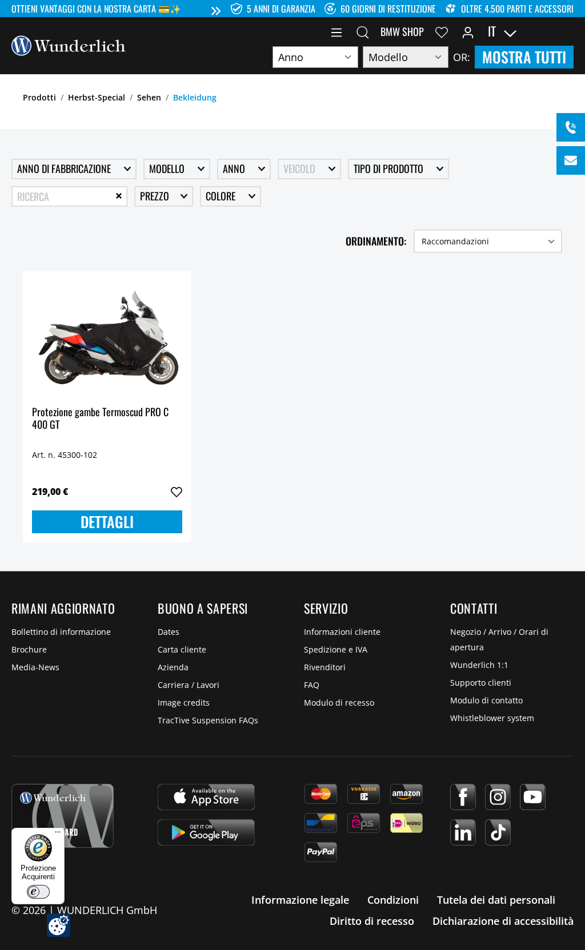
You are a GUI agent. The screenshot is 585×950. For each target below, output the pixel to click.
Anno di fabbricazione (65, 168)
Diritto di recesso (372, 921)
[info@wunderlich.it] (570, 160)
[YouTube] (533, 797)
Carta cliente (182, 649)
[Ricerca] (363, 31)
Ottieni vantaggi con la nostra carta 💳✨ (96, 8)
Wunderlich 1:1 (479, 664)
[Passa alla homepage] (68, 44)
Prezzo (155, 195)
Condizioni (393, 900)
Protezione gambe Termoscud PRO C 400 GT (100, 419)
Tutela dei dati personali (496, 900)
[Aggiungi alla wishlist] (176, 492)
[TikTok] (498, 832)
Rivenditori (325, 667)
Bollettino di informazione (61, 631)
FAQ (311, 684)
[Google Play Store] (206, 832)
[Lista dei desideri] (441, 31)
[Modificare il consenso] (58, 925)
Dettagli (107, 521)
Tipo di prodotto (390, 168)
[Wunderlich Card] (62, 816)
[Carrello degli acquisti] (567, 31)
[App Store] (206, 797)
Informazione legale (300, 900)
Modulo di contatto (486, 700)
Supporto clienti (480, 682)
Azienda (173, 667)
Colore (222, 195)
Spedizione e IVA (335, 649)
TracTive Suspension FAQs (208, 720)
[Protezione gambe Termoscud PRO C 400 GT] (107, 337)
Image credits (184, 702)
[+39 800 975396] (570, 127)
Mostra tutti (524, 57)
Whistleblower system (492, 717)
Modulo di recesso (339, 702)
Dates (168, 631)
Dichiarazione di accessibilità (503, 921)
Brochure (29, 649)
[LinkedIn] (463, 832)
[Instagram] (498, 797)
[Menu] (336, 31)
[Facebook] (463, 797)
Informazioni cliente (342, 631)
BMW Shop (402, 31)
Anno (235, 168)
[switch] (38, 892)
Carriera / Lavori (188, 684)
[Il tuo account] (468, 31)
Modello (168, 168)
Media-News (35, 667)
